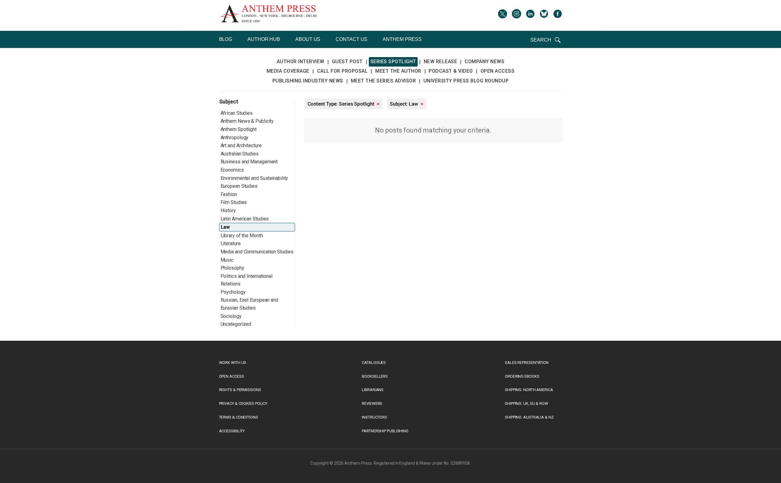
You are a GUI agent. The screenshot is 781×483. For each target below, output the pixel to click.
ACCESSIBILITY (232, 431)
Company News (484, 61)
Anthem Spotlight (239, 129)
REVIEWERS (372, 403)
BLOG (225, 39)
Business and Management (249, 162)
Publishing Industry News (307, 81)
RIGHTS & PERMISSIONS (240, 389)
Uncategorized (236, 324)
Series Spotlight (393, 61)
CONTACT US (351, 39)
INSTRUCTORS (374, 417)
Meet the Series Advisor (383, 81)
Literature (231, 243)
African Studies (237, 113)
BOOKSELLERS (375, 376)
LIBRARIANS (372, 389)
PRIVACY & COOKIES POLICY (243, 403)
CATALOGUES (374, 362)
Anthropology (235, 137)
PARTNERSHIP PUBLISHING (385, 431)
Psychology (233, 292)
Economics (232, 170)
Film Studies (234, 202)
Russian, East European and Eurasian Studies (249, 304)
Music (227, 260)
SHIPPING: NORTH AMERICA (529, 389)
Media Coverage (288, 71)
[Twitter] (502, 15)
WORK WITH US (233, 362)
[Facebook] (557, 15)
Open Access (497, 71)
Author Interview (300, 61)
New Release (440, 61)
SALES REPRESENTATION (527, 362)
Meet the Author (398, 71)
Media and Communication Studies (257, 252)
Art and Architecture (241, 145)
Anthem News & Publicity (247, 121)
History (228, 210)
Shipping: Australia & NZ (529, 417)
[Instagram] (516, 15)
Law (225, 227)
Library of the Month (242, 235)
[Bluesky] (544, 15)
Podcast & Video (451, 71)
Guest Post (347, 61)
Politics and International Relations (246, 280)
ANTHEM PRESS (402, 39)
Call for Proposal (342, 71)
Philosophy (232, 268)
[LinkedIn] (530, 15)
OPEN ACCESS (231, 376)
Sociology (231, 316)
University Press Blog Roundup (466, 81)
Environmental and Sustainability (254, 178)
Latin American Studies (245, 219)
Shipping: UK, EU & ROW (526, 403)
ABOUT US (307, 39)
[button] (546, 40)
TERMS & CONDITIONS (238, 417)
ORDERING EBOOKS (522, 376)
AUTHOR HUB (263, 39)
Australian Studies (240, 154)
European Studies (239, 186)
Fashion (229, 194)
